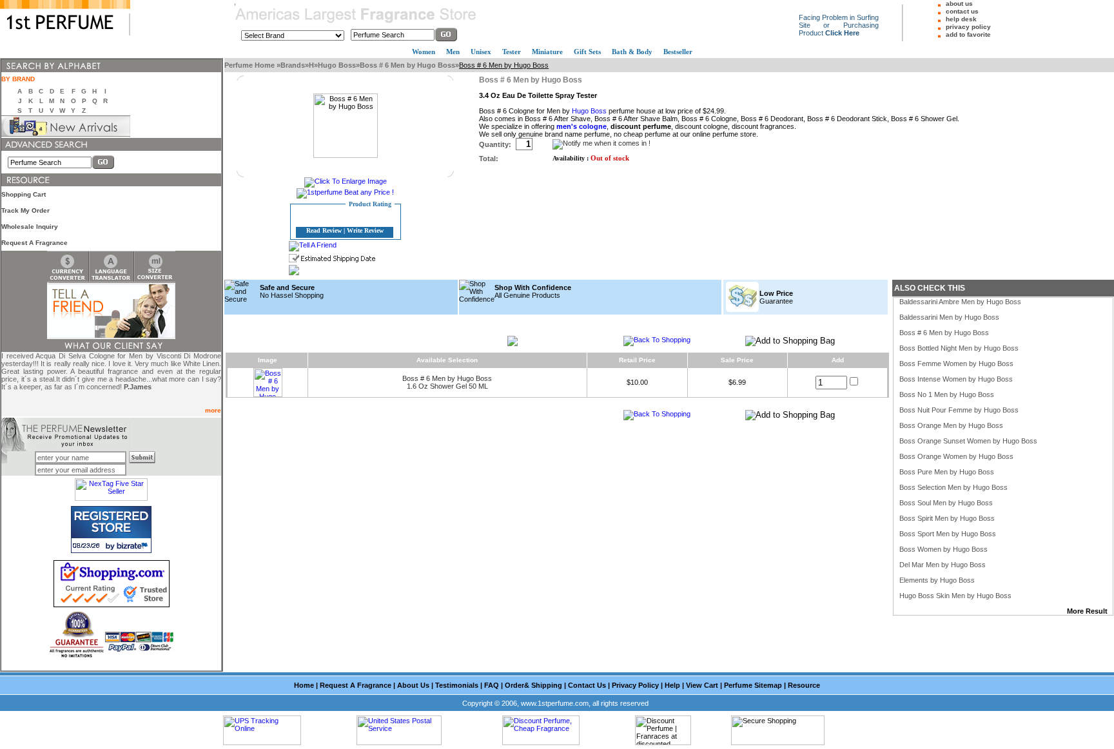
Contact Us (587, 685)
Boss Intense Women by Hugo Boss (956, 379)
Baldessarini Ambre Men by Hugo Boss (960, 302)
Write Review (365, 230)
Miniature (547, 51)
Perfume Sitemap (753, 685)
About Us (413, 685)
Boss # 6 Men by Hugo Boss (407, 65)
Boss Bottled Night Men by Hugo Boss (959, 348)
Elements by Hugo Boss (937, 580)
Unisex (481, 51)
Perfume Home (250, 65)
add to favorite (968, 34)
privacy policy (968, 26)
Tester (511, 51)
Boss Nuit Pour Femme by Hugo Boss (959, 410)
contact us (962, 11)
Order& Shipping (533, 685)
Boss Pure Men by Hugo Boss (946, 472)
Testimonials (456, 685)
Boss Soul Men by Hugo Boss (946, 503)
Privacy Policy (635, 685)
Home (304, 685)
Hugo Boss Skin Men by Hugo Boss (955, 595)
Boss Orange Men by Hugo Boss (951, 425)
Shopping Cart (23, 194)
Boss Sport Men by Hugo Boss (947, 534)
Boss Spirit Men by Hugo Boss (947, 518)
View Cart (702, 685)
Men (453, 51)
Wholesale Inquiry (29, 226)
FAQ (491, 685)
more (213, 410)
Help (672, 685)
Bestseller (677, 51)
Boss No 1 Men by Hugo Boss (946, 394)
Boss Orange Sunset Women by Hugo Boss (968, 441)
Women (423, 51)
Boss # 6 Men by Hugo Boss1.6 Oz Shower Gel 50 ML (447, 382)
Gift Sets (587, 51)
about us (959, 3)
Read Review (324, 230)
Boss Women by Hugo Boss (943, 549)
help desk (961, 19)
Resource (804, 685)
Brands (292, 65)
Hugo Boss (337, 65)
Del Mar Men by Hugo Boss (942, 565)
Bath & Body (632, 51)
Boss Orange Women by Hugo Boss (956, 456)
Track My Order (25, 210)
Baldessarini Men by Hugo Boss (949, 317)
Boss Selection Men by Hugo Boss (953, 487)
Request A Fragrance (34, 242)
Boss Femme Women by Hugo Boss (956, 363)
